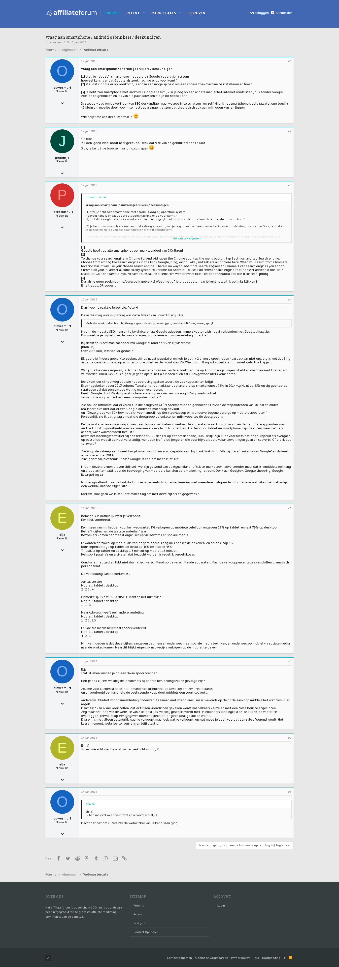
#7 (290, 737)
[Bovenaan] (284, 958)
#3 (290, 185)
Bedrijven (140, 923)
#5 (290, 508)
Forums (139, 905)
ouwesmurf (57, 42)
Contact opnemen (146, 932)
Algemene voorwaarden (211, 958)
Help (256, 958)
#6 (290, 661)
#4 (290, 299)
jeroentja (62, 158)
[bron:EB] (87, 347)
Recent (138, 914)
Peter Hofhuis (62, 212)
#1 (290, 61)
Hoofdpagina (271, 958)
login (221, 905)
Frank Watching (207, 451)
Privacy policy (240, 958)
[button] (144, 13)
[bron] (178, 250)
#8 (290, 791)
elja (62, 534)
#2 (290, 131)
